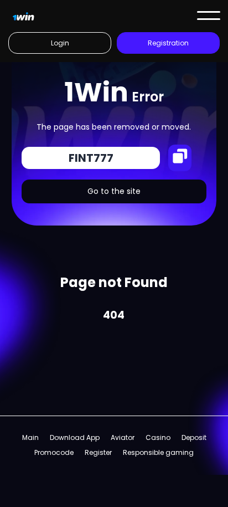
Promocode (54, 452)
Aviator (122, 437)
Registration (168, 43)
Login (60, 43)
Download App (75, 437)
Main (30, 437)
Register (98, 452)
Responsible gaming (158, 452)
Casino (158, 437)
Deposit (194, 437)
